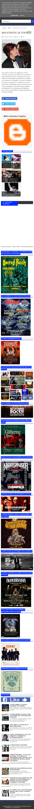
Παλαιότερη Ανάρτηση (27, 246)
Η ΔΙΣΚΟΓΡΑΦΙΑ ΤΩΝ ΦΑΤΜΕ (18, 745)
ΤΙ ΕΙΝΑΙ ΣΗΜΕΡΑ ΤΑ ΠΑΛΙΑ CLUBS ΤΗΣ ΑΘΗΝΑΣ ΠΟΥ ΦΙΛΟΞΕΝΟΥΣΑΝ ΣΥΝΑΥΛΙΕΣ (20, 716)
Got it (22, 15)
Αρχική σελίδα (16, 246)
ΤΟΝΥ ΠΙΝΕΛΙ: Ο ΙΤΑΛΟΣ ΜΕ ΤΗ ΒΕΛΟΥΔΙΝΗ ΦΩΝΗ (19, 725)
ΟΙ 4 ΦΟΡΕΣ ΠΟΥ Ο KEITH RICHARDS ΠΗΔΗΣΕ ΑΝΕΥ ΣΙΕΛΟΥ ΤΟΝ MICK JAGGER (21, 791)
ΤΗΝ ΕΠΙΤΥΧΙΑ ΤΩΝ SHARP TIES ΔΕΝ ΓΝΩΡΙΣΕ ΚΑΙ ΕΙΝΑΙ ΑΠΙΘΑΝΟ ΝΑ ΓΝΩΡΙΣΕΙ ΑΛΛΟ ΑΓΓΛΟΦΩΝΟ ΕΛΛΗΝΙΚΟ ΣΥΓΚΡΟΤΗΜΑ (21, 780)
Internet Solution (24, 807)
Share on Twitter (10, 103)
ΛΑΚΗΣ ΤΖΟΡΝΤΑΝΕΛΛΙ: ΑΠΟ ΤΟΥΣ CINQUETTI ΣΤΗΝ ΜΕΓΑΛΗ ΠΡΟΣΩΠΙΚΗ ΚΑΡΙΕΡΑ (20, 736)
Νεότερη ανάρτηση (6, 246)
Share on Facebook (11, 98)
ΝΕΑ (23, 36)
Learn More (14, 15)
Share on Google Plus (12, 109)
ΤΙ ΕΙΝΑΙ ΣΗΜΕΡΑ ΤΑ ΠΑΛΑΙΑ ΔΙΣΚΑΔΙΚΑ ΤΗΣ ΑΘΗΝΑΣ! (18, 705)
